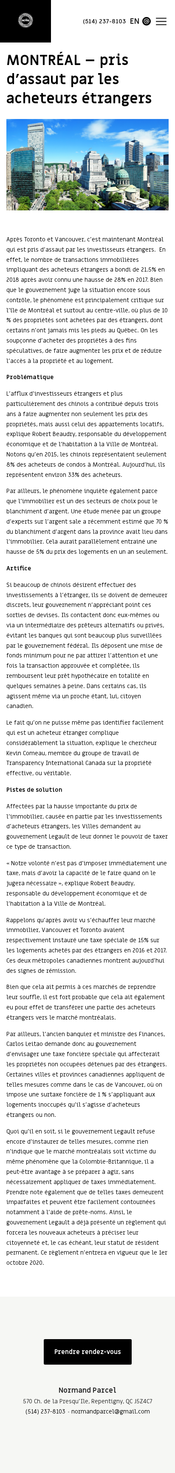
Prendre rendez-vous (87, 1352)
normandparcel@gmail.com (110, 1412)
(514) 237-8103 (45, 1412)
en (134, 21)
